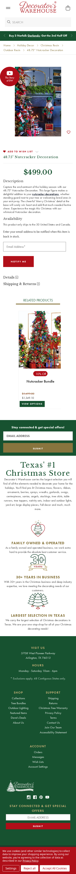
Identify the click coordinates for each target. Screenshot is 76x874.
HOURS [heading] (38, 665)
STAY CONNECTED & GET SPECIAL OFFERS (38, 808)
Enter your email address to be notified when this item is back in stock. (36, 234)
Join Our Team (53, 727)
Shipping (53, 698)
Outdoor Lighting (18, 708)
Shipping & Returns (20, 284)
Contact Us (53, 723)
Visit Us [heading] (38, 648)
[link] (29, 797)
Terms (53, 718)
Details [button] (9, 277)
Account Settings (38, 767)
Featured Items (18, 713)
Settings (10, 868)
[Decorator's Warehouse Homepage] (38, 786)
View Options (32, 403)
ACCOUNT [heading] (38, 746)
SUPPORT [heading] (53, 692)
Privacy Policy (53, 713)
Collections (18, 698)
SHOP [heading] (18, 692)
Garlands (34, 35)
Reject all (30, 868)
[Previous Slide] (4, 35)
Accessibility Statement (53, 732)
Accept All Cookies (55, 868)
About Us (18, 723)
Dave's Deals (18, 718)
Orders (38, 752)
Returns (53, 703)
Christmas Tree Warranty (53, 708)
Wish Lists (38, 762)
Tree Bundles (18, 703)
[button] (8, 8)
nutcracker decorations (45, 194)
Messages (38, 757)
